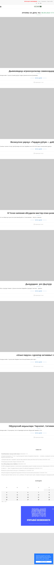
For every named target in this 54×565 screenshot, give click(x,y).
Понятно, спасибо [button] (43, 561)
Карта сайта (50, 1)
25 (6, 499)
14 (38, 494)
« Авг (2, 501)
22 (49, 497)
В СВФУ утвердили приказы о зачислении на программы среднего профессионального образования (25, 466)
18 (6, 497)
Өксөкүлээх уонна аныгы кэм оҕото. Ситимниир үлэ (13, 470)
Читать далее (38, 78)
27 (28, 499)
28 (38, 499)
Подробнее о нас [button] (48, 559)
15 (49, 494)
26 (17, 499)
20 (28, 497)
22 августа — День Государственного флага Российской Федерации (17, 468)
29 (49, 499)
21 (38, 497)
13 (28, 494)
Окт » (5, 501)
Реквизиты (43, 1)
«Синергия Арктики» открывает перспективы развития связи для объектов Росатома (21, 459)
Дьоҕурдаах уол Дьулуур (38, 284)
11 (6, 494)
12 (17, 494)
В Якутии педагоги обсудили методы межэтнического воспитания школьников (20, 472)
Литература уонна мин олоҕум (8, 461)
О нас (39, 1)
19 (17, 497)
